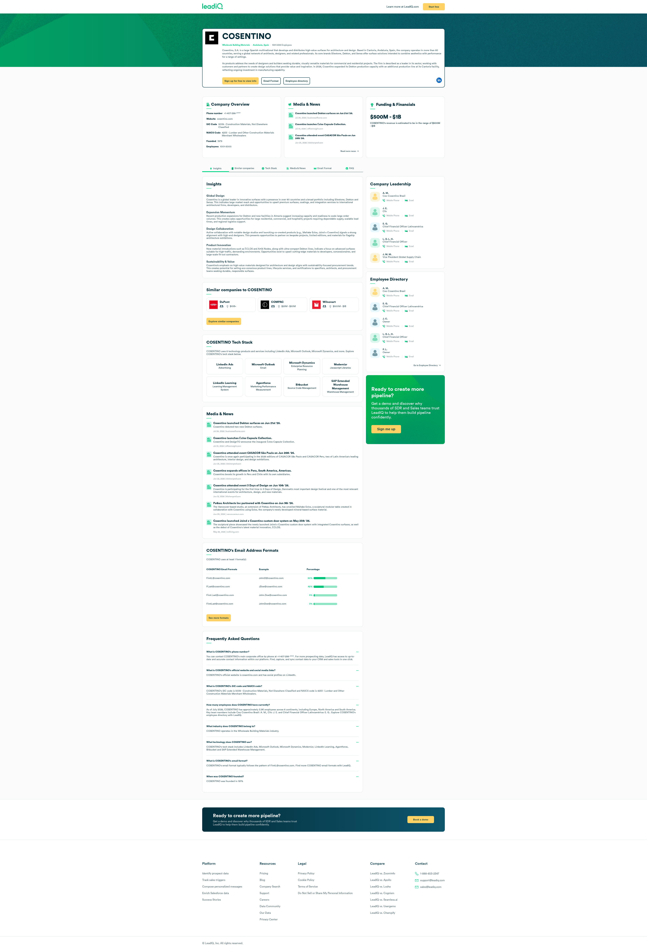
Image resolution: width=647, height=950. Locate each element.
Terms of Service (308, 886)
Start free (434, 6)
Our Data (265, 913)
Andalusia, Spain (261, 45)
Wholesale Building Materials (253, 731)
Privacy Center (269, 919)
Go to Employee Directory (425, 365)
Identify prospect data (215, 873)
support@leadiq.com (432, 880)
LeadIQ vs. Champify (382, 913)
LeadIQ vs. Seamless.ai (383, 899)
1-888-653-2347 (429, 873)
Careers (264, 899)
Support (264, 893)
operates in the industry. (242, 728)
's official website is (251, 672)
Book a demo (420, 819)
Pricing (264, 873)
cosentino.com (250, 675)
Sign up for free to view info (240, 81)
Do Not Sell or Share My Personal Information (325, 893)
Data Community (270, 906)
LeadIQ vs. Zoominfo (382, 873)
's (275, 690)
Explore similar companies (224, 321)
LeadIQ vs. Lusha (380, 886)
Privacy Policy (306, 873)
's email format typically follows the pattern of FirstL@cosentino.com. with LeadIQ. (278, 763)
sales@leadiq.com (430, 887)
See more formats (219, 617)
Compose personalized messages (222, 886)
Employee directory (297, 81)
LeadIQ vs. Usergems (383, 906)
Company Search (270, 886)
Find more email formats (316, 765)
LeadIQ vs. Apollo (380, 880)
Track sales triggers (213, 880)
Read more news (348, 151)
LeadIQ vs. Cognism (382, 893)
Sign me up (386, 429)
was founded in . (225, 778)
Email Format (271, 81)
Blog (262, 880)
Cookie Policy (306, 880)
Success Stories (211, 899)
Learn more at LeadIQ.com (403, 6)
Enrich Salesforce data (215, 893)
